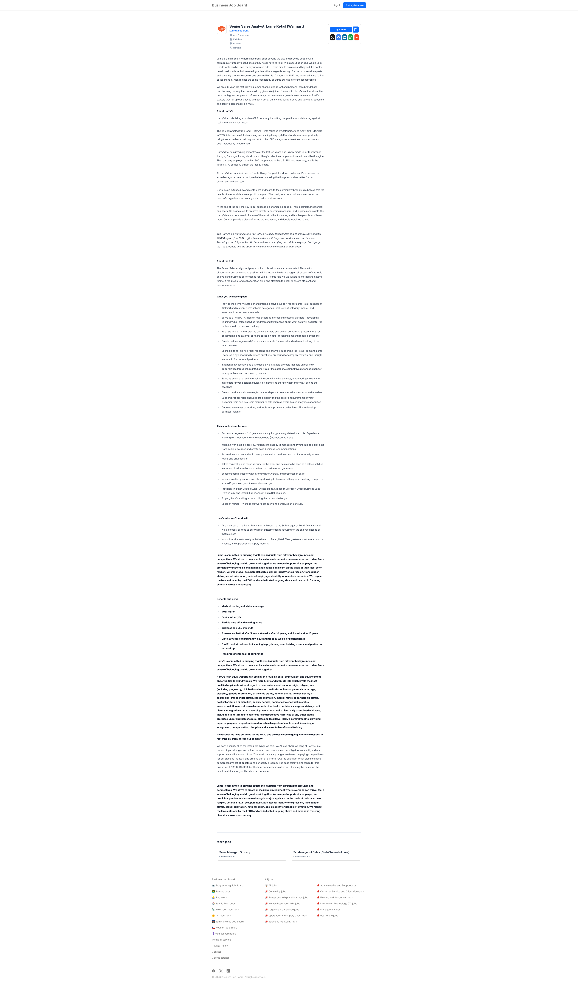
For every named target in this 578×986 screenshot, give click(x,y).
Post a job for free (355, 5)
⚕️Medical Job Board (224, 933)
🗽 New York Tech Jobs (225, 909)
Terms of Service (221, 939)
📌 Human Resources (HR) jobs (282, 903)
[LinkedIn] (344, 37)
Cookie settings (220, 957)
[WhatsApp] (350, 37)
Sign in (337, 5)
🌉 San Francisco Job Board (228, 921)
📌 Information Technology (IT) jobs (337, 903)
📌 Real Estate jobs (327, 915)
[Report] (356, 30)
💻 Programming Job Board (227, 885)
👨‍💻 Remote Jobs (221, 891)
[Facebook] (338, 37)
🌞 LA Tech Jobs (221, 915)
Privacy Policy (220, 945)
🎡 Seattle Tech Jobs (223, 903)
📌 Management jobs (328, 909)
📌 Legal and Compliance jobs (282, 909)
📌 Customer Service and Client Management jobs (341, 891)
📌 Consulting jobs (275, 891)
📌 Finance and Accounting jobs (335, 897)
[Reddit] (356, 37)
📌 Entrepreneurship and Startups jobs (286, 897)
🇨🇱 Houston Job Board (224, 927)
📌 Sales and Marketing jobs (281, 921)
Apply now (341, 29)
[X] (332, 37)
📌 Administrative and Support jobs (336, 885)
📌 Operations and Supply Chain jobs (286, 915)
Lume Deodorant (239, 30)
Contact (216, 951)
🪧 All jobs (271, 885)
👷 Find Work (219, 897)
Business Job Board (229, 5)
